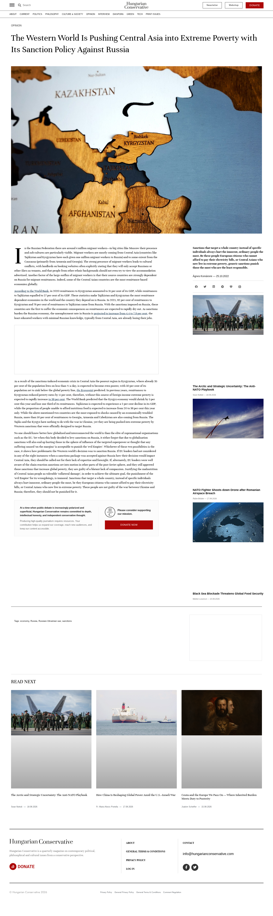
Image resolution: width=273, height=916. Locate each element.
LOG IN (130, 868)
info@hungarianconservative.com (208, 854)
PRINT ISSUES (153, 14)
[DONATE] (12, 866)
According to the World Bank (31, 291)
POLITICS (37, 14)
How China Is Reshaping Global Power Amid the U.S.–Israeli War (136, 795)
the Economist (85, 390)
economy (24, 621)
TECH (140, 14)
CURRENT (25, 14)
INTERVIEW (104, 14)
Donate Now (128, 524)
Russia (33, 621)
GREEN (130, 14)
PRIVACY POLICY (136, 860)
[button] (196, 286)
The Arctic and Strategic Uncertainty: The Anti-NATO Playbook (49, 795)
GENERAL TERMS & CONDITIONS (145, 851)
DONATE (26, 866)
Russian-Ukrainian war (50, 621)
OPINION (90, 14)
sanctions (67, 621)
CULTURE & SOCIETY (72, 14)
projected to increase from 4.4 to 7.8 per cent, (121, 313)
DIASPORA (118, 14)
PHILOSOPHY (52, 14)
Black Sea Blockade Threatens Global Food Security (228, 593)
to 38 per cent (57, 399)
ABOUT (13, 14)
